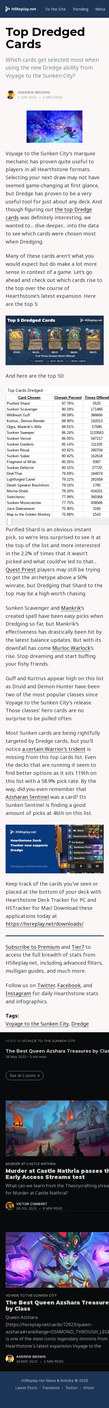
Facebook (68, 985)
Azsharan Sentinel (27, 796)
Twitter (45, 985)
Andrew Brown (34, 92)
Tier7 (78, 946)
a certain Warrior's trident (54, 749)
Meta (100, 9)
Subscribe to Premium (33, 946)
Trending (80, 9)
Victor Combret (32, 1204)
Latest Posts (26, 1387)
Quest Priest (21, 569)
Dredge (80, 1023)
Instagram (18, 993)
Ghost (88, 1387)
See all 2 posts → (25, 1075)
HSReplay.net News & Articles (47, 1380)
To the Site (55, 9)
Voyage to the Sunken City (37, 1023)
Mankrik (71, 608)
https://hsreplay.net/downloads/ (45, 923)
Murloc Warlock (71, 648)
